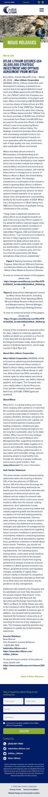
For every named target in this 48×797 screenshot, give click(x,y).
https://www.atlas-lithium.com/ (17, 651)
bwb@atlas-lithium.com (14, 648)
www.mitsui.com (11, 465)
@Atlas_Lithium (10, 654)
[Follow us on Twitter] (39, 2)
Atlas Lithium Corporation (26, 80)
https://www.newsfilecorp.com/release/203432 (23, 667)
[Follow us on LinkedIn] (43, 2)
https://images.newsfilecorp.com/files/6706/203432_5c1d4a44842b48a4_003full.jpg (24, 321)
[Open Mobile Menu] (41, 10)
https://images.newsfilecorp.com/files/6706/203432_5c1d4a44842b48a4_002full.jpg (24, 284)
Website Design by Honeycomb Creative (24, 793)
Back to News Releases (32, 676)
